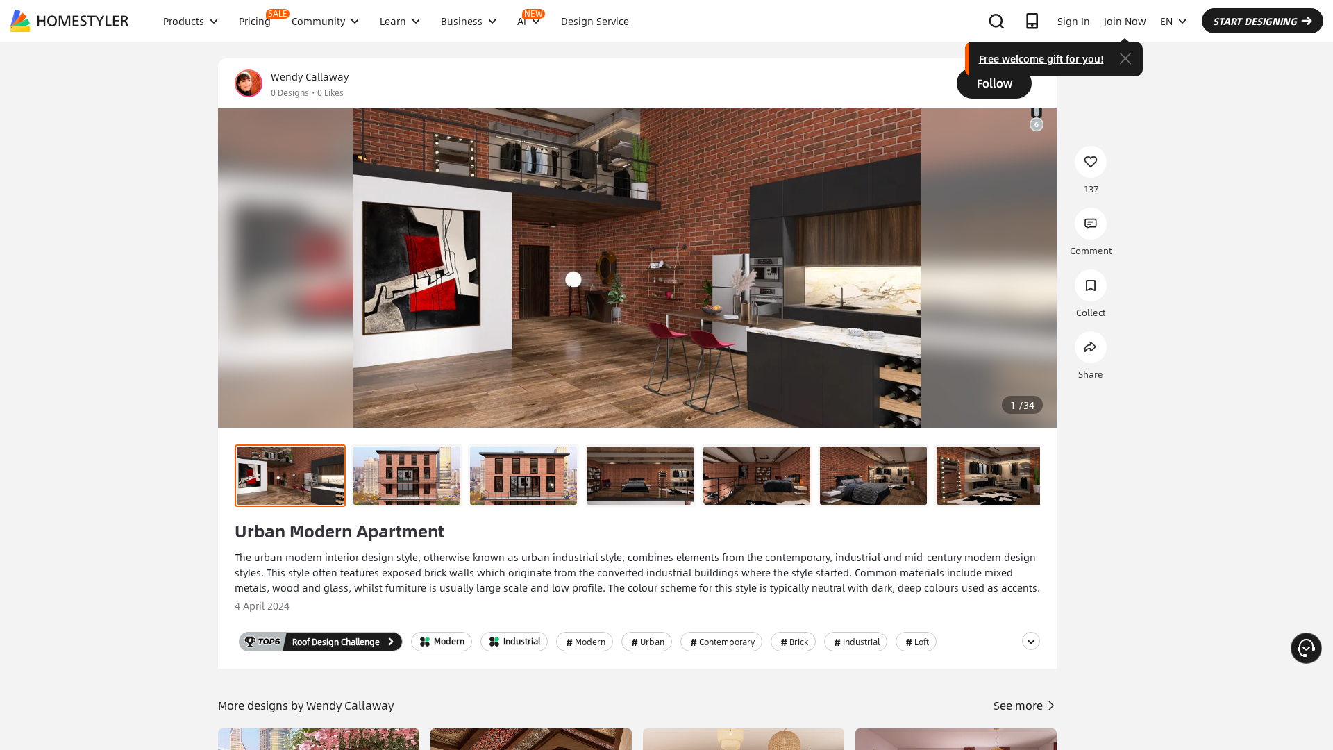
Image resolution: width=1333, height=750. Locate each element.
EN (1166, 20)
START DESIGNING (1255, 20)
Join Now (1125, 20)
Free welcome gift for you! (1041, 58)
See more (1020, 705)
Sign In (1073, 20)
